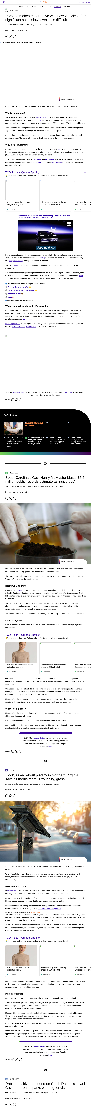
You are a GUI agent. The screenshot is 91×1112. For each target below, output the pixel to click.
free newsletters (39, 738)
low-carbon (37, 159)
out (30, 319)
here (50, 746)
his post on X (12, 891)
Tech (49, 6)
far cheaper (49, 159)
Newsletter (23, 6)
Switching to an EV (12, 324)
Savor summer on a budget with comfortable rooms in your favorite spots (15, 441)
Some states (31, 327)
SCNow (19, 590)
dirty (59, 149)
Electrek (38, 120)
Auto (41, 6)
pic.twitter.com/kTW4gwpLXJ (49, 908)
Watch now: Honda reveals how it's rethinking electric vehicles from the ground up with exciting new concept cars (44, 216)
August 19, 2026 (36, 912)
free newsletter (19, 392)
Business (57, 6)
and (63, 265)
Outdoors (68, 6)
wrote (81, 276)
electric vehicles (42, 117)
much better (57, 162)
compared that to (16, 261)
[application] (45, 235)
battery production (37, 162)
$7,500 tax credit (18, 327)
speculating (40, 258)
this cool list (67, 392)
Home (34, 6)
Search (81, 2)
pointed (26, 319)
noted (16, 265)
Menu (88, 2)
